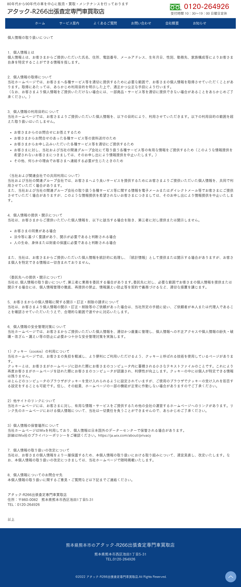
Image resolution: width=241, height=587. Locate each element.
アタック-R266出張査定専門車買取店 (55, 11)
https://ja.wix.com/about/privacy (124, 435)
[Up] (230, 576)
